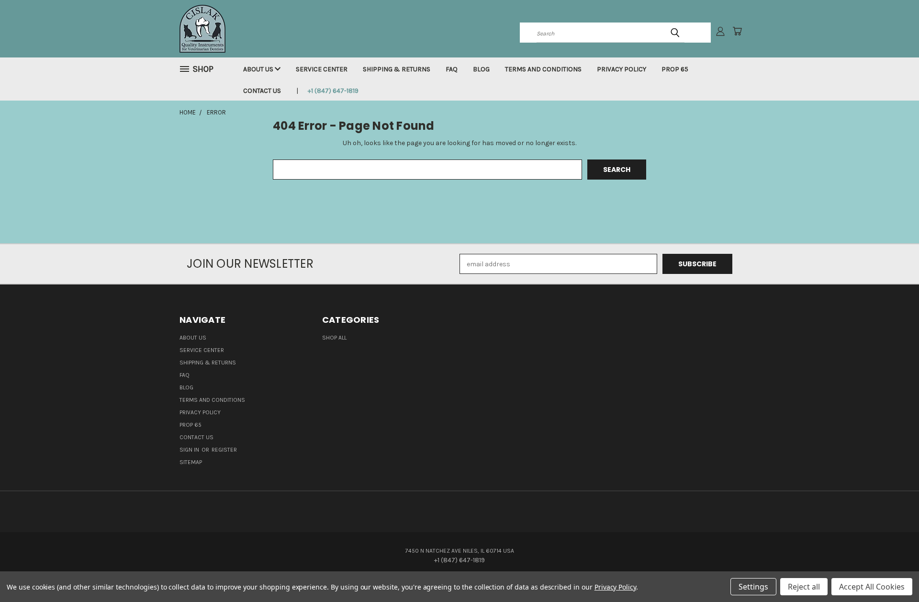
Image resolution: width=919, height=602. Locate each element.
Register (224, 449)
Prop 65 (674, 69)
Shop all (334, 337)
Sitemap (190, 462)
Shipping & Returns (396, 69)
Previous (894, 572)
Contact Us (262, 91)
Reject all (804, 586)
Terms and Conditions (543, 69)
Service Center (321, 69)
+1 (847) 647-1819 (333, 91)
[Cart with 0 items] (737, 31)
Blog (481, 69)
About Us (259, 69)
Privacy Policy (621, 69)
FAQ (452, 69)
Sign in (190, 449)
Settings (753, 586)
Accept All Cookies (872, 586)
